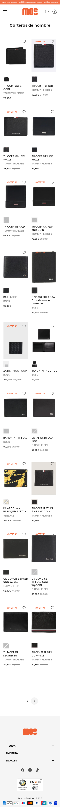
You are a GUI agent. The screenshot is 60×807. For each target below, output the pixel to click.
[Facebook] (22, 770)
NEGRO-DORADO (6, 502)
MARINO (35, 150)
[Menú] (5, 11)
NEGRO (6, 79)
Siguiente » (34, 701)
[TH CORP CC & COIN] (15, 56)
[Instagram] (30, 770)
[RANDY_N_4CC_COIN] (44, 340)
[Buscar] (47, 12)
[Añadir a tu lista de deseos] (24, 41)
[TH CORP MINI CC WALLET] (44, 126)
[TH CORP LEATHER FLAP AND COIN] (44, 478)
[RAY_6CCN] (15, 267)
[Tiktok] (37, 770)
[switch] (35, 788)
